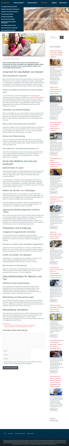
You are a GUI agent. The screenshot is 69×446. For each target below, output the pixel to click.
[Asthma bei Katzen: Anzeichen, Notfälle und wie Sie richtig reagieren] (56, 64)
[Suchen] (62, 37)
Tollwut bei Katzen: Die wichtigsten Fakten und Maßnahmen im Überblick (56, 126)
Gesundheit (44, 2)
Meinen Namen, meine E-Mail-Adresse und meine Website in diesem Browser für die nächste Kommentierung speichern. (23, 362)
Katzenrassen (63, 2)
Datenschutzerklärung (20, 433)
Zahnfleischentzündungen (37, 97)
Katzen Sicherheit (18, 2)
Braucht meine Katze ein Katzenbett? (9, 27)
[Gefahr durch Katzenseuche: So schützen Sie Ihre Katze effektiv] (56, 101)
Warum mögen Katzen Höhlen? (8, 19)
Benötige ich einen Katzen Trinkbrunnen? (10, 9)
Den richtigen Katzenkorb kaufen (8, 25)
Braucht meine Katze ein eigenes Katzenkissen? (8, 22)
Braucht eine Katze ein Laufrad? (8, 30)
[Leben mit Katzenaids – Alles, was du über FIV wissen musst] (56, 246)
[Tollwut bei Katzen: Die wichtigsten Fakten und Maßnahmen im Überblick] (56, 138)
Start (5, 433)
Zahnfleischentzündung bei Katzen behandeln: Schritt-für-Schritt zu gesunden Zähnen (56, 344)
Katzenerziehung (32, 2)
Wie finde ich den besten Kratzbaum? (9, 11)
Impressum (10, 433)
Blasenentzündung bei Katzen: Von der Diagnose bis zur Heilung (18, 326)
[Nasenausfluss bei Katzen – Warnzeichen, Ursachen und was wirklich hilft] (56, 174)
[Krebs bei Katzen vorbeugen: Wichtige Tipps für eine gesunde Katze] (56, 319)
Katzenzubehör (5, 2)
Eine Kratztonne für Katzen (7, 14)
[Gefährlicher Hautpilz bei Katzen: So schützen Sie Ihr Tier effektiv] (56, 210)
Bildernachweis (30, 433)
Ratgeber (54, 2)
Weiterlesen (53, 82)
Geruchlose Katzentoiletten (7, 16)
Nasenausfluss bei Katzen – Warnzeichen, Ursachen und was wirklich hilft (56, 162)
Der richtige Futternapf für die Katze (9, 6)
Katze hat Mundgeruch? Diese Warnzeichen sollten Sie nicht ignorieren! (20, 325)
